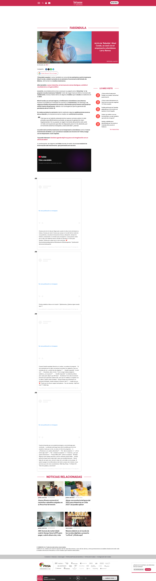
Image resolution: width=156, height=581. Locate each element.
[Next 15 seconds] (82, 578)
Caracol (107, 563)
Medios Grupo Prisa (45, 569)
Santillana (75, 563)
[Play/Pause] (78, 578)
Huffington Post (61, 566)
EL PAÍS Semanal (93, 566)
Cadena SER (90, 563)
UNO (70, 566)
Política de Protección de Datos (74, 557)
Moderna (66, 568)
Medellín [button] (46, 577)
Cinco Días (81, 566)
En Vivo (114, 3)
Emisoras (54, 557)
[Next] (86, 578)
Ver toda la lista (114, 129)
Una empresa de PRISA (45, 564)
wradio (75, 566)
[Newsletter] (49, 3)
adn (101, 563)
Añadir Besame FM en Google (49, 73)
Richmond (58, 568)
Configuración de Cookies (104, 557)
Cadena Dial (88, 566)
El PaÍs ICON (81, 568)
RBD (47, 65)
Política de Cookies (90, 557)
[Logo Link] (78, 3)
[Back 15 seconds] (74, 578)
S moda (88, 568)
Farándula (78, 28)
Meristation (103, 568)
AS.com (95, 563)
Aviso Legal (61, 557)
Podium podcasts (74, 568)
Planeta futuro (100, 566)
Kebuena (105, 566)
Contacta (47, 557)
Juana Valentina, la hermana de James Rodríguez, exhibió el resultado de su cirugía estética (62, 86)
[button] (39, 3)
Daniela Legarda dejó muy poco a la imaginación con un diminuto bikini (62, 139)
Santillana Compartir (83, 563)
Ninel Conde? (58, 247)
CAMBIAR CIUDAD (109, 578)
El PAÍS (59, 563)
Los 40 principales (67, 563)
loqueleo (95, 568)
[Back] (70, 578)
